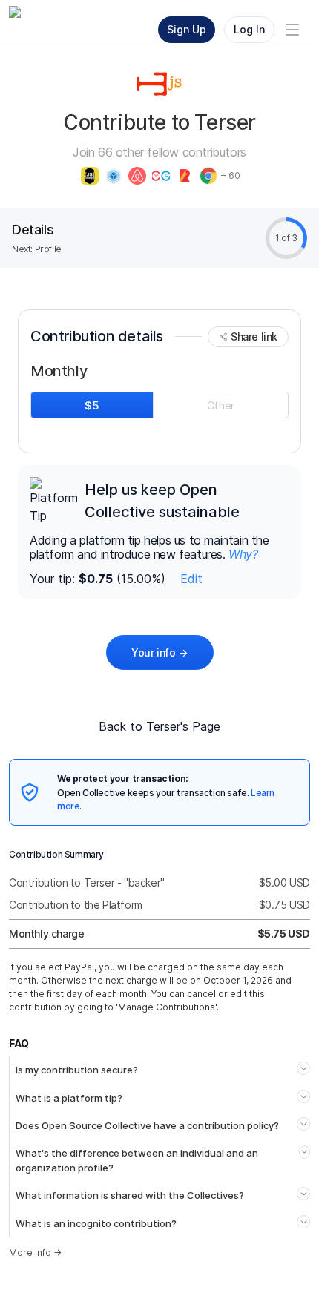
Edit (191, 578)
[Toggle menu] (292, 30)
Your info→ (159, 652)
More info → (35, 1252)
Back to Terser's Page (159, 726)
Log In (249, 29)
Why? (242, 554)
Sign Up (186, 29)
